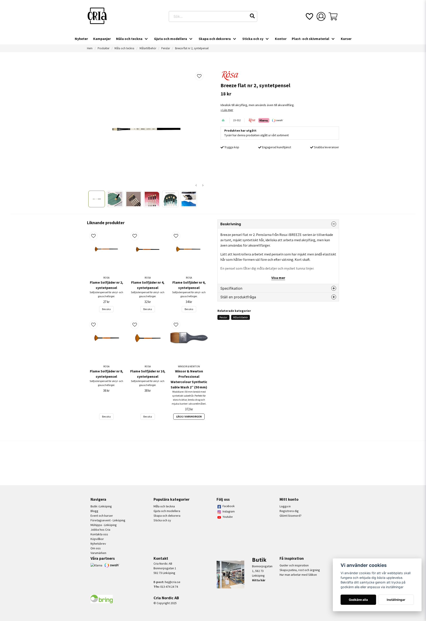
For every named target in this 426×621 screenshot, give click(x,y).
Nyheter (81, 38)
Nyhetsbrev (98, 544)
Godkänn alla (358, 599)
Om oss (96, 548)
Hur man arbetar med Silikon (298, 575)
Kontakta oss (99, 534)
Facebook (229, 506)
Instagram (229, 511)
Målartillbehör (148, 48)
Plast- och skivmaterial (310, 38)
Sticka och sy (252, 38)
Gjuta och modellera (170, 38)
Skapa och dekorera (215, 38)
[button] (252, 16)
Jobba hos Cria (100, 530)
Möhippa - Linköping (104, 525)
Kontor (280, 38)
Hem (90, 48)
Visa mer (278, 277)
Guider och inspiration (294, 565)
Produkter (103, 48)
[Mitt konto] (321, 16)
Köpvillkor (97, 539)
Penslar (165, 48)
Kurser (346, 38)
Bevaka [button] (106, 309)
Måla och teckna (129, 38)
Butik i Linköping (101, 506)
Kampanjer (102, 38)
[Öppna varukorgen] (333, 16)
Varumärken (98, 553)
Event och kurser (102, 516)
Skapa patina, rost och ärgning (300, 570)
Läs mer (228, 110)
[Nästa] (202, 185)
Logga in (285, 506)
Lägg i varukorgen (189, 416)
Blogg (94, 511)
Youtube (228, 517)
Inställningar (396, 599)
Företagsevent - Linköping (108, 520)
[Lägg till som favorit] (309, 16)
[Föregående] (196, 185)
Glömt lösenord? (291, 516)
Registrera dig (289, 511)
